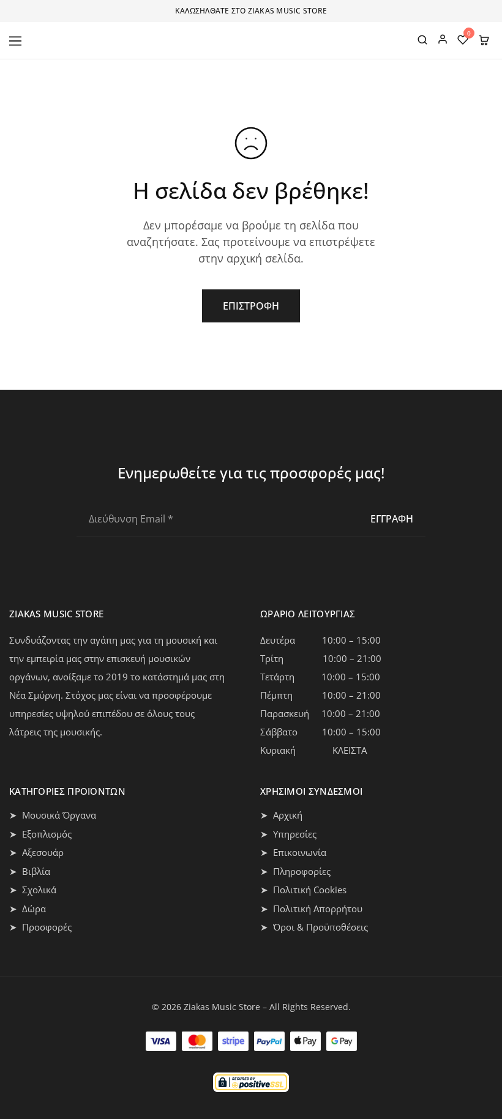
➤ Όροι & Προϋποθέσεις (314, 927)
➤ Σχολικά (32, 889)
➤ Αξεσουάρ (36, 852)
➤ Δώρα (27, 908)
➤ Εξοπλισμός (40, 834)
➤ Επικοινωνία (293, 852)
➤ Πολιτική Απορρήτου (311, 908)
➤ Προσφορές (40, 927)
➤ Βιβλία (29, 871)
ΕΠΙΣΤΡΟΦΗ (251, 306)
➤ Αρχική (281, 815)
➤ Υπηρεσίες (288, 834)
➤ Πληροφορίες (295, 871)
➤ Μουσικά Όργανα (52, 815)
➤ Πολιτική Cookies (303, 889)
